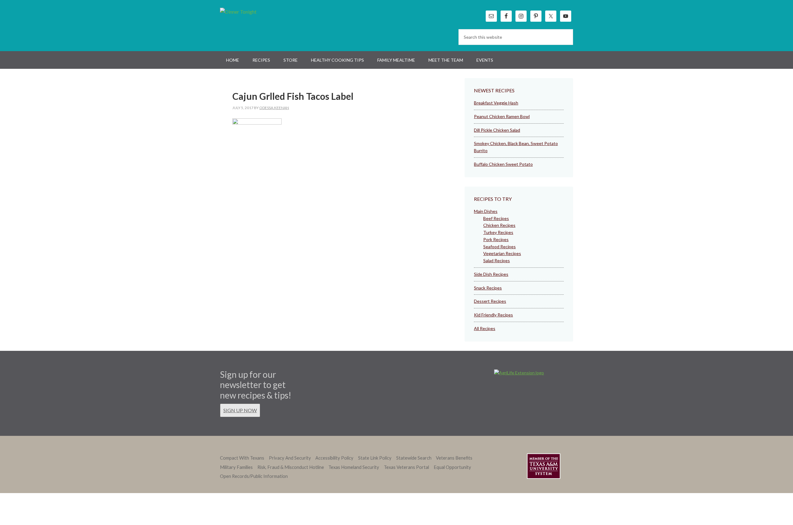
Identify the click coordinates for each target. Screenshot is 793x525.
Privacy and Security (290, 458)
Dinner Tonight (253, 24)
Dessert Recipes (490, 301)
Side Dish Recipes (491, 274)
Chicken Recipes (499, 225)
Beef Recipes (496, 218)
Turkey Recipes (498, 232)
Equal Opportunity (452, 467)
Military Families (236, 467)
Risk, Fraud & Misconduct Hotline (290, 467)
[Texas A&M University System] (543, 467)
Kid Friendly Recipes (493, 314)
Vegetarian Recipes (502, 253)
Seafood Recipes (499, 246)
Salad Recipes (496, 260)
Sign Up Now (240, 410)
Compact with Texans (242, 458)
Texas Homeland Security (353, 467)
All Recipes (484, 328)
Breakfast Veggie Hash (496, 102)
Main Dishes (485, 211)
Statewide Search (414, 458)
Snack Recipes (488, 287)
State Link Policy (375, 458)
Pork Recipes (496, 239)
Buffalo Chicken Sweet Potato (503, 164)
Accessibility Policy (334, 458)
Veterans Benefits (454, 458)
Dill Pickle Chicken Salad (497, 130)
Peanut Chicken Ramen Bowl (502, 116)
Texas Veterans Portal (406, 467)
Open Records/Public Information (254, 476)
